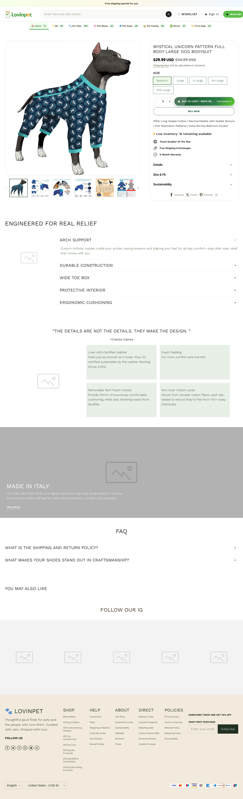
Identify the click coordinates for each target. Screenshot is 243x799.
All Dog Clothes (71, 722)
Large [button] (180, 80)
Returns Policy (172, 727)
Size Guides (96, 738)
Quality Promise (147, 744)
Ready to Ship (146, 716)
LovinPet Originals (148, 722)
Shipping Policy (173, 733)
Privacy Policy (172, 716)
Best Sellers (69, 716)
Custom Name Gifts (149, 733)
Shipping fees (161, 65)
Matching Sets (146, 727)
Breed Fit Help (97, 744)
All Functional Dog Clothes (72, 729)
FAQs (92, 722)
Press (118, 744)
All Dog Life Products (69, 752)
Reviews (119, 738)
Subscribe (228, 729)
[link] (57, 26)
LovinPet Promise (124, 722)
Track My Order (98, 733)
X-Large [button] (198, 80)
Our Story (120, 716)
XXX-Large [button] (163, 90)
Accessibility (171, 738)
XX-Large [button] (218, 80)
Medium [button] (162, 80)
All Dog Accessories (70, 738)
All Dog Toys (69, 744)
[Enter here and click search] (169, 14)
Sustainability (122, 727)
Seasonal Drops (147, 738)
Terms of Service (174, 722)
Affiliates (119, 733)
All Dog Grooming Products (72, 769)
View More (13, 507)
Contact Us (95, 716)
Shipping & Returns (100, 727)
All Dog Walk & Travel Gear (71, 760)
